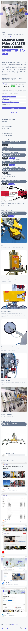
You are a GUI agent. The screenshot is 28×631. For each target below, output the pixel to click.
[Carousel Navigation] (14, 14)
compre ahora (15, 108)
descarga (14, 112)
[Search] (6, 628)
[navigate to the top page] (26, 420)
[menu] (14, 628)
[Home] (2, 628)
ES (25, 628)
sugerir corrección (15, 624)
